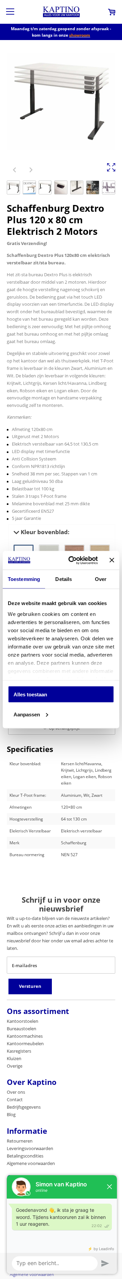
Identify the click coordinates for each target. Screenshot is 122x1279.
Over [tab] (100, 579)
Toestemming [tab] (24, 579)
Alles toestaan (30, 694)
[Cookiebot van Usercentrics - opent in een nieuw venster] (72, 560)
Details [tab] (63, 579)
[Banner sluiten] (111, 560)
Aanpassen (27, 714)
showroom (79, 35)
